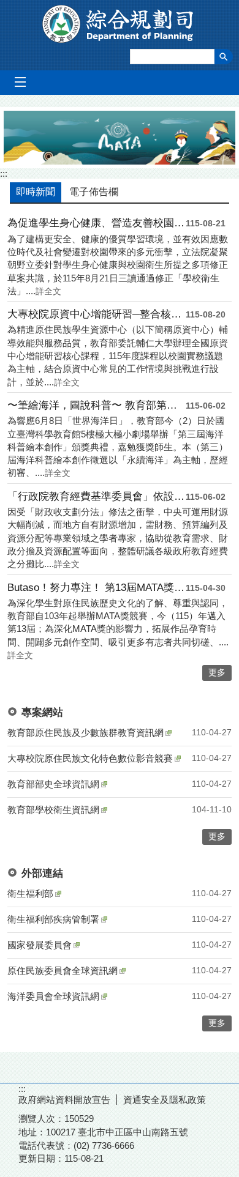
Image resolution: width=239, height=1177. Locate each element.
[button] (223, 56)
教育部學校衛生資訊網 (53, 809)
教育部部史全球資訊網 (53, 784)
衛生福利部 (30, 893)
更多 (217, 836)
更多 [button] (217, 672)
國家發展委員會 (39, 945)
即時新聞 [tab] (35, 192)
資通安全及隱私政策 (164, 1099)
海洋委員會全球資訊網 (53, 996)
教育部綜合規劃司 (119, 24)
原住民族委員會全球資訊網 (62, 970)
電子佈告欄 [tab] (93, 192)
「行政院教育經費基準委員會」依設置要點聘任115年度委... (96, 496)
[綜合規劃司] (119, 138)
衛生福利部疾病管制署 (53, 919)
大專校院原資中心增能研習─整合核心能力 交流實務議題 (96, 314)
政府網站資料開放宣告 (64, 1099)
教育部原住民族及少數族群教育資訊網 (85, 732)
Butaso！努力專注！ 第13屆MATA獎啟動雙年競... (96, 587)
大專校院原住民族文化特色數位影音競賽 (90, 758)
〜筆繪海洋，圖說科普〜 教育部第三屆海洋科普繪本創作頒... (96, 405)
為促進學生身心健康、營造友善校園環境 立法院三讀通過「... (96, 223)
